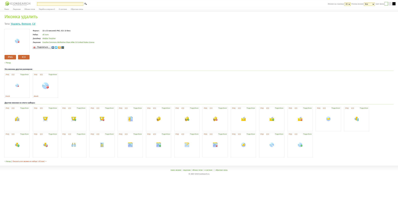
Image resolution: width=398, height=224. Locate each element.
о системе (208, 170)
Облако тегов (29, 9)
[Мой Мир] (62, 47)
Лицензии (17, 9)
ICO (24, 57)
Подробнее (24, 74)
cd (33, 24)
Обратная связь (77, 9)
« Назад (8, 63)
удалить (15, 24)
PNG (10, 57)
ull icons (45, 35)
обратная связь (221, 170)
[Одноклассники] (59, 47)
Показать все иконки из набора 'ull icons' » (29, 161)
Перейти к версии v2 (47, 9)
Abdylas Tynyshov (49, 39)
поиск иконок (176, 170)
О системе (63, 9)
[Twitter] (56, 47)
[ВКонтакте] (53, 47)
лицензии (186, 170)
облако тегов (197, 170)
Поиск (6, 9)
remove (26, 24)
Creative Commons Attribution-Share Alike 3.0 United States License (68, 42)
